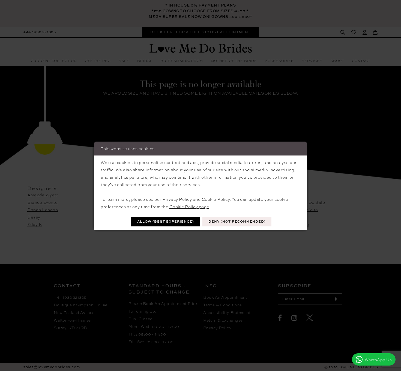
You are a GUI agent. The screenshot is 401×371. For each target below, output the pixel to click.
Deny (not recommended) (237, 221)
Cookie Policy (216, 199)
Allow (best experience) (165, 221)
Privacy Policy (177, 199)
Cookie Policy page (189, 207)
